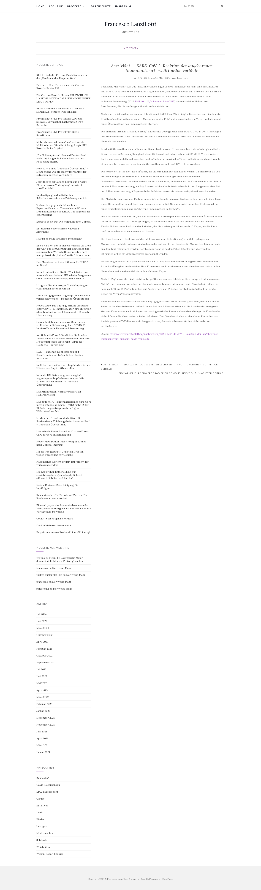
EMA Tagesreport (47, 791)
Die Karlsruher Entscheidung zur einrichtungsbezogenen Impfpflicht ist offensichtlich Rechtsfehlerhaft (59, 475)
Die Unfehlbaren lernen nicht (53, 525)
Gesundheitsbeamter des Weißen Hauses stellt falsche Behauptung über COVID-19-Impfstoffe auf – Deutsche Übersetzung (61, 325)
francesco (182, 78)
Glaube (40, 798)
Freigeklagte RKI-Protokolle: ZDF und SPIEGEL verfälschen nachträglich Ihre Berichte (59, 122)
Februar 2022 (44, 704)
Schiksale (41, 840)
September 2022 (46, 662)
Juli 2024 (41, 614)
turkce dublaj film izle (49, 574)
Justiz (39, 812)
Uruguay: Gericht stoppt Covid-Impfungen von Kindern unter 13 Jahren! (62, 287)
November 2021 (45, 724)
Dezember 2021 (45, 717)
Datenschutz (101, 6)
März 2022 (42, 697)
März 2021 (42, 745)
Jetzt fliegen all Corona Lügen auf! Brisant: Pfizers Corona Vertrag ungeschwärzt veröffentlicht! (61, 185)
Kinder (40, 819)
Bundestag (42, 778)
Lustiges (41, 826)
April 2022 (42, 690)
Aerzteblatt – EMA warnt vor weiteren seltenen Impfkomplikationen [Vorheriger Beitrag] (160, 366)
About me (56, 6)
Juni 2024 (41, 621)
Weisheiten (43, 847)
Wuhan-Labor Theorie (49, 853)
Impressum (123, 6)
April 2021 (42, 738)
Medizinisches (44, 833)
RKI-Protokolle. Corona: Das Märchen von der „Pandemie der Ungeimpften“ (61, 76)
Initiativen (130, 48)
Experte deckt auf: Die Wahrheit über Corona (63, 221)
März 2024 (42, 628)
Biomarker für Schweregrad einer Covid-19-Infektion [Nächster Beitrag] (171, 373)
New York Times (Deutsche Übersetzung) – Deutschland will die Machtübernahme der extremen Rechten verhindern (62, 172)
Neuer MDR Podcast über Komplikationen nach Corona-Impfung (61, 443)
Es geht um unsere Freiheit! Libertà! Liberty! (63, 532)
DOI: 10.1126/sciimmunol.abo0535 (154, 101)
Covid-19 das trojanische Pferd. (55, 518)
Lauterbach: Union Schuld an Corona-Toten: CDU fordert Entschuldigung (62, 433)
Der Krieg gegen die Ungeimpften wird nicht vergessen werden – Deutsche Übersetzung (63, 297)
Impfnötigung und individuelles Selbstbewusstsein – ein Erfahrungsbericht (62, 197)
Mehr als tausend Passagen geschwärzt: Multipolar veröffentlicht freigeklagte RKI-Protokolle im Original (62, 145)
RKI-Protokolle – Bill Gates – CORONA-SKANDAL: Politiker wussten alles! (60, 110)
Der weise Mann (61, 568)
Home (40, 6)
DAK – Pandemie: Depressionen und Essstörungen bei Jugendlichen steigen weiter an (59, 355)
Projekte (74, 6)
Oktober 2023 (44, 634)
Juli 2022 (41, 669)
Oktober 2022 (44, 655)
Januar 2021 (43, 752)
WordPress (167, 879)
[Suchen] (222, 6)
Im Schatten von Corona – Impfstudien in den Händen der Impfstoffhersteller (63, 366)
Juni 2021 (41, 731)
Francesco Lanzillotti (131, 24)
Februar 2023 (44, 648)
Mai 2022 (41, 683)
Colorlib (145, 879)
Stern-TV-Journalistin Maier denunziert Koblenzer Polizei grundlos (59, 559)
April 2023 (42, 641)
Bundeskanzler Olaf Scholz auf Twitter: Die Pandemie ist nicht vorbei (62, 497)
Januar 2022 (43, 710)
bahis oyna (42, 588)
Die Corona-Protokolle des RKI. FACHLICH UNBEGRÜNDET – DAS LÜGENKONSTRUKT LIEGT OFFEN (63, 98)
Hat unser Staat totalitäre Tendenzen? (59, 238)
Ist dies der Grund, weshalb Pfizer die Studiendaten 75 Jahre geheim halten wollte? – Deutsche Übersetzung (63, 421)
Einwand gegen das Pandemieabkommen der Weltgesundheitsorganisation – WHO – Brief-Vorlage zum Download (63, 508)
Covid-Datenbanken (48, 784)
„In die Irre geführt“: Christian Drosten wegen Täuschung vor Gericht (59, 453)
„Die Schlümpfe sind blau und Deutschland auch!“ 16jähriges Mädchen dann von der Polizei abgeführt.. (61, 158)
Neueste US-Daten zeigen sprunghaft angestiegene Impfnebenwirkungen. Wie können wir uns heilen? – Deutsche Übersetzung (60, 380)
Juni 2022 (41, 676)
